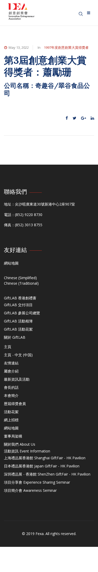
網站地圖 (11, 263)
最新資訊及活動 (17, 379)
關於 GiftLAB (14, 337)
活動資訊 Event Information (27, 451)
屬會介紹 (11, 371)
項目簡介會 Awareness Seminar (30, 490)
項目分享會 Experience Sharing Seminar (37, 482)
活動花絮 (11, 411)
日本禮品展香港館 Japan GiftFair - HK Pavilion (41, 465)
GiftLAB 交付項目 (18, 304)
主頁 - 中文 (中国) (18, 354)
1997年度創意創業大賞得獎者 (66, 47)
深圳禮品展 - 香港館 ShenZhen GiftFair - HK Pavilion (47, 474)
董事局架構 (13, 436)
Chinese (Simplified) (20, 277)
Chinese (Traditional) (21, 283)
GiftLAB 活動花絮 (18, 329)
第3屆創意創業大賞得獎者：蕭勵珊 (45, 66)
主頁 (7, 346)
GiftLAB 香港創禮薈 (20, 297)
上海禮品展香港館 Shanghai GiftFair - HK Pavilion (44, 457)
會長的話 (11, 387)
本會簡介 (11, 395)
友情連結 (11, 362)
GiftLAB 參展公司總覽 (22, 312)
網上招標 (11, 419)
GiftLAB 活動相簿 (18, 321)
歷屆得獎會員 (15, 403)
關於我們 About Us (19, 444)
